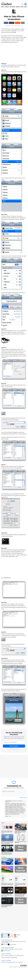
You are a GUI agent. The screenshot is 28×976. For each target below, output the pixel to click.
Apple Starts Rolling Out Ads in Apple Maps (20, 842)
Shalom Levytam (20, 25)
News (2, 955)
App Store (5, 944)
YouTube (11, 936)
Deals (18, 955)
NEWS (2, 6)
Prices (15, 955)
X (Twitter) (12, 934)
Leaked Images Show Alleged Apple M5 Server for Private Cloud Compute (20, 832)
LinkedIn (5, 936)
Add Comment (23, 797)
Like (10, 816)
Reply (6, 816)
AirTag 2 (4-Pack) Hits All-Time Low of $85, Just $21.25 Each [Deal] (20, 884)
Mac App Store (13, 944)
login (9, 788)
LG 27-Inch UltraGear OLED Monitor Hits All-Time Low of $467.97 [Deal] (6, 895)
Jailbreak (8, 957)
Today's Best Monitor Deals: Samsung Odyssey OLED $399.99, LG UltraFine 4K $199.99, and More (20, 896)
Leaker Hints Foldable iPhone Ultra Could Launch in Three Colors (7, 832)
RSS (17, 936)
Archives (12, 957)
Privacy (25, 967)
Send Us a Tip (14, 962)
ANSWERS (18, 6)
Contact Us (20, 962)
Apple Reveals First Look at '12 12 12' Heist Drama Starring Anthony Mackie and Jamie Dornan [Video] (7, 854)
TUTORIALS (6, 6)
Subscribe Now (6, 950)
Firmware (3, 957)
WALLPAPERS (12, 6)
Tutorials (6, 955)
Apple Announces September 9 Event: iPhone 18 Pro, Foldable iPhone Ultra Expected (7, 842)
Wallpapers (11, 955)
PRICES (22, 6)
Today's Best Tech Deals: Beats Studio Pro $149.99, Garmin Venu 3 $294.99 (7, 905)
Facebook (5, 934)
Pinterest (18, 934)
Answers (22, 955)
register (13, 788)
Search (15, 957)
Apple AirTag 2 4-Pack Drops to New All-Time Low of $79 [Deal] (7, 884)
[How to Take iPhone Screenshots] (11, 89)
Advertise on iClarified (6, 962)
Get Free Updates (14, 746)
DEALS (25, 6)
